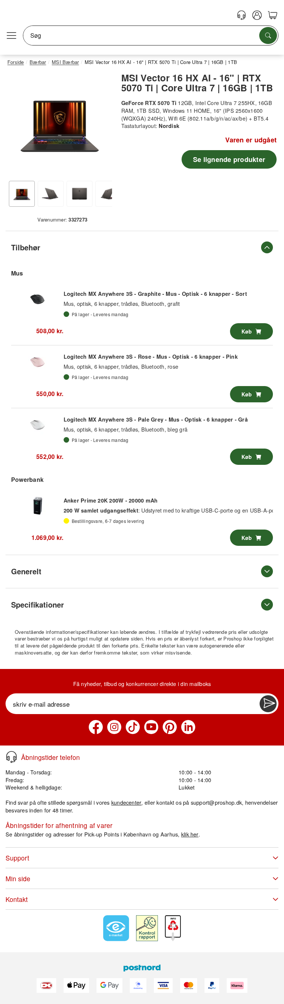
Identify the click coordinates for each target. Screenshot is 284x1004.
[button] (59, 123)
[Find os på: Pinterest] (169, 727)
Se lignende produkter (229, 159)
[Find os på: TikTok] (133, 727)
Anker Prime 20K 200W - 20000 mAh (111, 500)
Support (17, 857)
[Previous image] (18, 125)
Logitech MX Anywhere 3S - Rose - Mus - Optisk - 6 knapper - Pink (151, 356)
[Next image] (101, 125)
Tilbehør (25, 247)
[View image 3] (79, 194)
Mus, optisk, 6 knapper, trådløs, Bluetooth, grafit (122, 303)
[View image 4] (108, 194)
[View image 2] (51, 194)
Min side (18, 878)
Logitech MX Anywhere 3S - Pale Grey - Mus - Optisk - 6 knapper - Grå (156, 419)
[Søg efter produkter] (268, 35)
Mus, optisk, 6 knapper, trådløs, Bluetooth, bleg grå (125, 429)
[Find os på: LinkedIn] (188, 727)
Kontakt (17, 899)
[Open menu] (11, 35)
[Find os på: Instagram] (114, 727)
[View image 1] (22, 194)
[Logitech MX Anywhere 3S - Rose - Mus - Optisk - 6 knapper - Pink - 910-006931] (37, 362)
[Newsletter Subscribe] (268, 703)
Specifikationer (37, 604)
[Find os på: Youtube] (151, 727)
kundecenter (126, 802)
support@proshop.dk (216, 802)
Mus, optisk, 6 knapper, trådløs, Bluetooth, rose (121, 366)
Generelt (26, 571)
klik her (190, 834)
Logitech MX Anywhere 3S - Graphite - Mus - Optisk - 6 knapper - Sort (155, 293)
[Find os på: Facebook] (96, 727)
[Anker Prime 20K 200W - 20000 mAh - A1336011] (37, 505)
